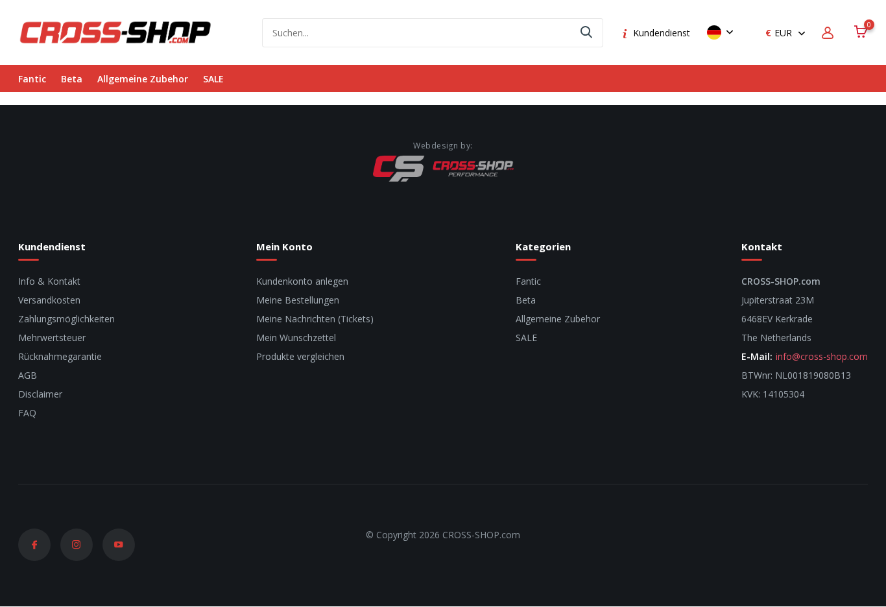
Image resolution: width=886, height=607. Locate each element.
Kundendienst (661, 33)
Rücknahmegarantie (60, 356)
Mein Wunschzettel (296, 337)
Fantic (32, 79)
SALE (213, 79)
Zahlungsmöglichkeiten (66, 319)
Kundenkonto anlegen (302, 281)
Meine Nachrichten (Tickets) (315, 319)
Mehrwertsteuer (52, 337)
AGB (27, 375)
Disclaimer (40, 394)
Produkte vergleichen (300, 356)
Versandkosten (49, 300)
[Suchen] (587, 32)
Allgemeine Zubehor (142, 79)
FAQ (27, 413)
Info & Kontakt (49, 281)
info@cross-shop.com (822, 356)
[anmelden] (829, 33)
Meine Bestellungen (297, 300)
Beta (71, 79)
